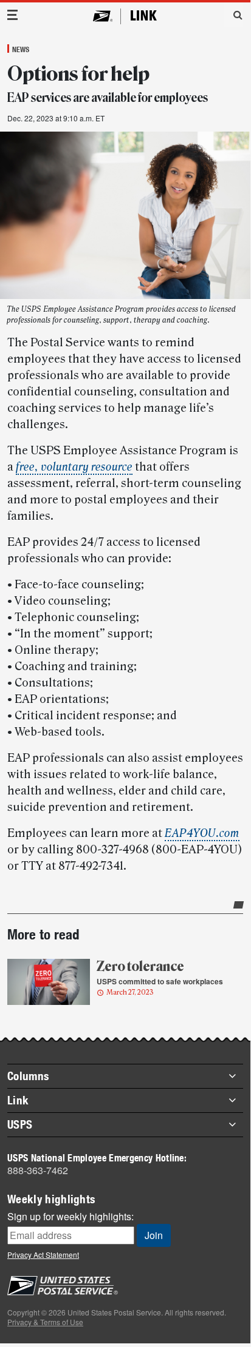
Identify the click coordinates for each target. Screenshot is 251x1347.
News (20, 49)
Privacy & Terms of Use (45, 1322)
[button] (233, 14)
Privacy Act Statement (43, 1254)
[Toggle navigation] (12, 15)
